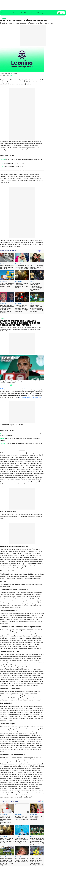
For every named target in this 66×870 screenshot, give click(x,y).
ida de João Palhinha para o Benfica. (30, 397)
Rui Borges (3, 389)
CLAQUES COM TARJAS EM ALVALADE (14, 163)
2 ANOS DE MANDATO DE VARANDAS (13, 166)
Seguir (62, 13)
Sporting (26, 389)
